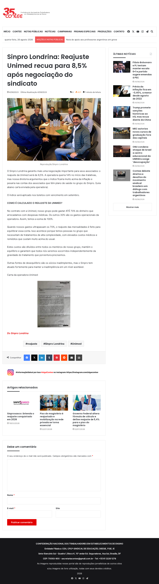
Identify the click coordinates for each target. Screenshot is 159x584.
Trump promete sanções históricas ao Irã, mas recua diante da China (142, 113)
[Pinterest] (57, 358)
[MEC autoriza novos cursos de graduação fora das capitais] (121, 133)
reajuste (32, 343)
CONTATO (119, 31)
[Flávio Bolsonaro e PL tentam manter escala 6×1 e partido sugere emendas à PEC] (121, 67)
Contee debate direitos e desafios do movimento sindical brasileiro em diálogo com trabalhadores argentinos (141, 183)
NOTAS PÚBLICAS (33, 31)
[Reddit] (64, 358)
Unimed (77, 343)
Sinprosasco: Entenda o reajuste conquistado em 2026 (20, 416)
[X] (34, 358)
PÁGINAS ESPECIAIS (84, 31)
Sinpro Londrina (54, 343)
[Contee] (26, 13)
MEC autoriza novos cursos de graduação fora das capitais (142, 133)
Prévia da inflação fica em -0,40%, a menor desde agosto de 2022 (142, 92)
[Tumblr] (49, 358)
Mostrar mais (132, 207)
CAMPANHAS (65, 31)
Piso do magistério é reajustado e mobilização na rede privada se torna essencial (52, 419)
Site (58, 508)
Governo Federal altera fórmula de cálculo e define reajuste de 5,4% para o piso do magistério (86, 419)
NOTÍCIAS (50, 31)
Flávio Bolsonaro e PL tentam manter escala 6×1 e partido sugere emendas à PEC (142, 70)
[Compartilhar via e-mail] (71, 358)
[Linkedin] (42, 358)
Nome (11, 495)
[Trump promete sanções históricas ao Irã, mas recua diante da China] (121, 112)
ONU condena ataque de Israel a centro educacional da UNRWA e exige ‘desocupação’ (142, 154)
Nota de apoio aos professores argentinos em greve (91, 39)
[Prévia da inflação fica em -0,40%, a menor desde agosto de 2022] (121, 91)
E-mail (11, 508)
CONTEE (17, 31)
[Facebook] (27, 358)
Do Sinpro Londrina (18, 333)
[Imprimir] (79, 358)
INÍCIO (7, 31)
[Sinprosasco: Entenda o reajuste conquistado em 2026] (21, 403)
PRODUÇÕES (104, 31)
